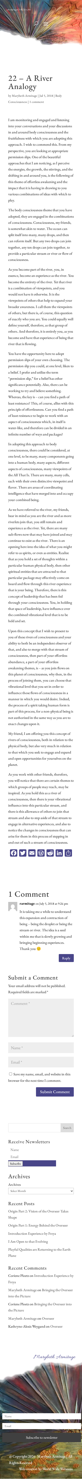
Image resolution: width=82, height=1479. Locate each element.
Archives (14, 1184)
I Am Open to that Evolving (28, 1241)
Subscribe (15, 1164)
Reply (66, 958)
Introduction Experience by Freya (32, 1233)
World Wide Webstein (57, 1468)
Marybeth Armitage (24, 96)
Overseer (48, 1318)
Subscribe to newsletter (41, 1437)
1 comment (36, 102)
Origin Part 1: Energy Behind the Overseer (38, 1225)
